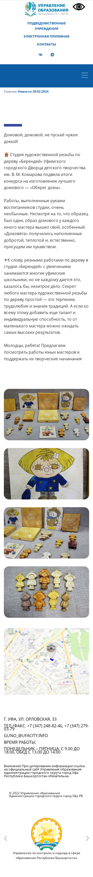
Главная (10, 91)
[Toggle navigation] (86, 76)
